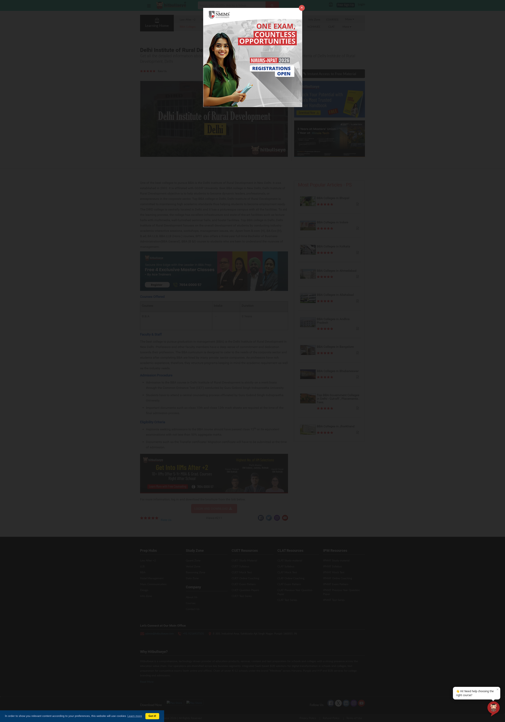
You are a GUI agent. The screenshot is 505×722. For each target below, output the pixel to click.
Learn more (134, 715)
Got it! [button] (152, 716)
